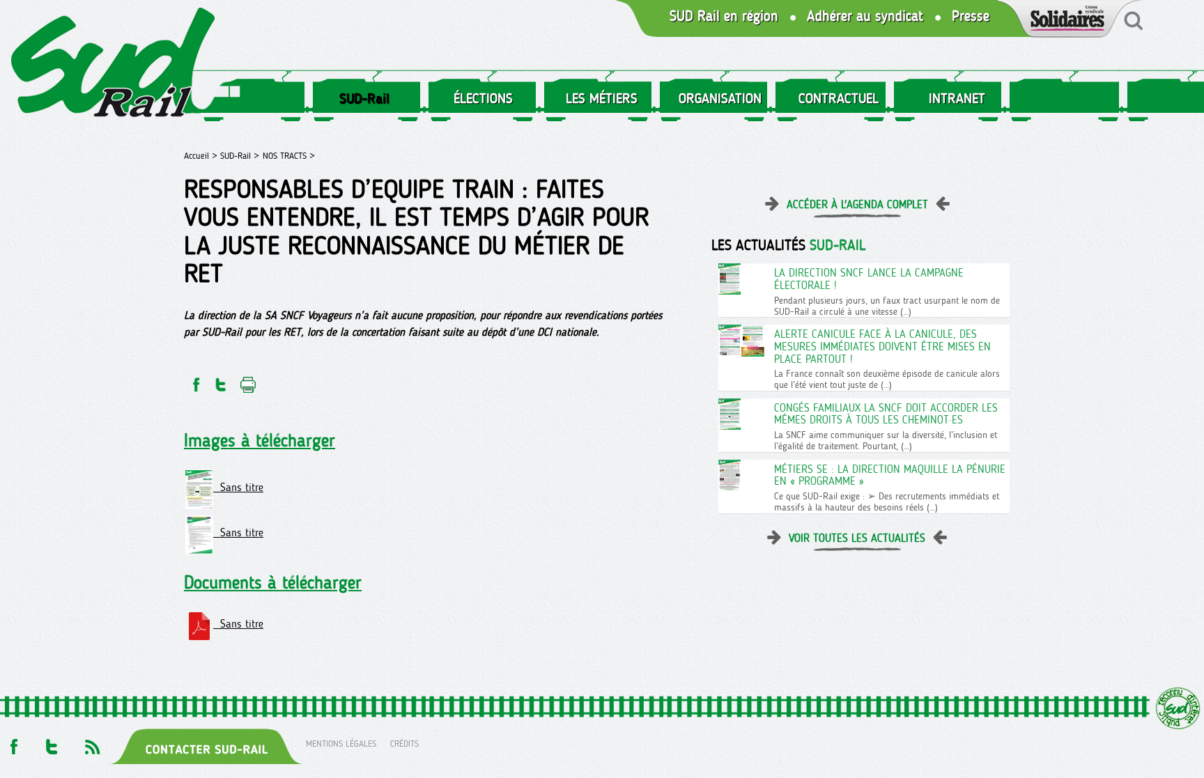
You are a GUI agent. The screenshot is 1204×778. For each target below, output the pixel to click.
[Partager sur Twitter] (221, 380)
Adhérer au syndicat (865, 16)
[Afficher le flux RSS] (92, 743)
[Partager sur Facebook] (195, 380)
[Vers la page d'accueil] (113, 65)
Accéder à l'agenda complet (857, 204)
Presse (970, 16)
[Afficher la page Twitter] (52, 743)
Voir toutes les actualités (857, 538)
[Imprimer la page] (248, 380)
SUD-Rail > (239, 155)
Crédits (404, 743)
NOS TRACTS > (289, 155)
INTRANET (957, 98)
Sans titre (238, 487)
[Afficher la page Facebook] (12, 743)
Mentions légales (341, 743)
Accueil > (202, 155)
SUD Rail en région (724, 16)
